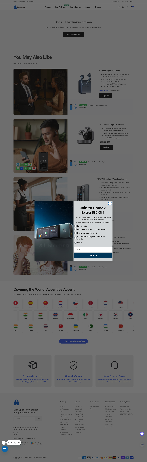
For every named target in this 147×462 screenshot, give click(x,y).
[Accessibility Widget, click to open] (142, 434)
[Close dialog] (110, 203)
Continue (93, 255)
